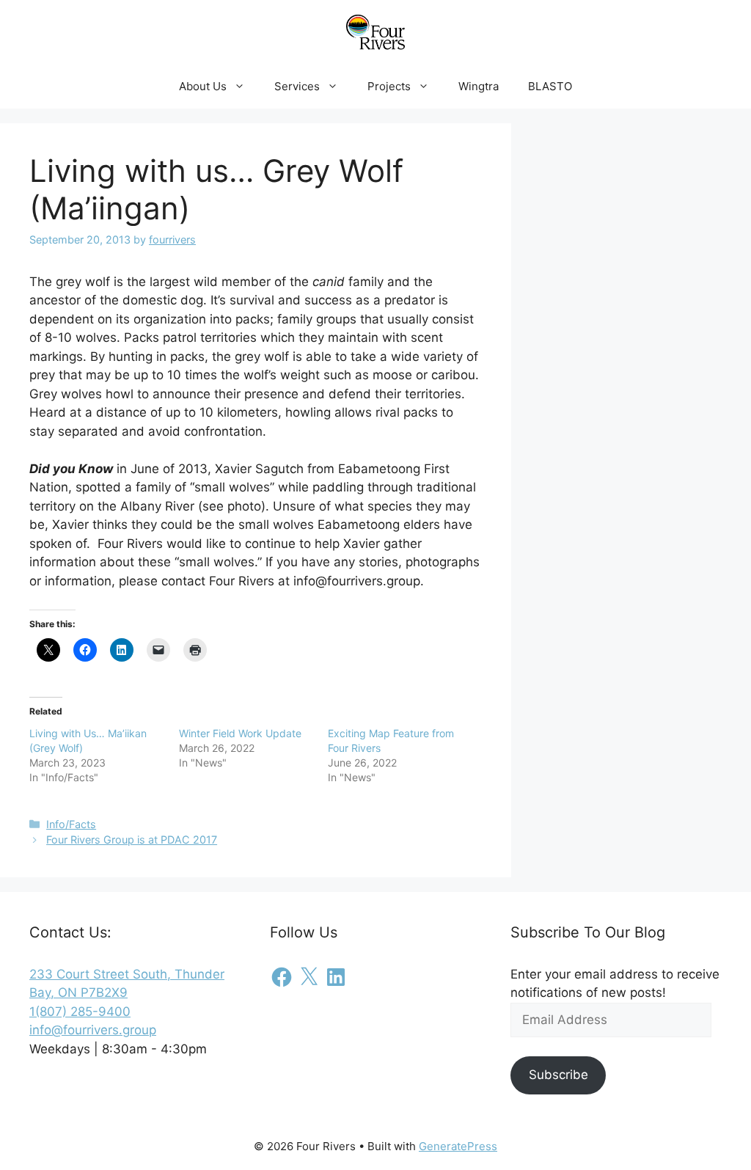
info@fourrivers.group (92, 1030)
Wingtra (478, 86)
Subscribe (558, 1074)
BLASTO (550, 86)
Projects (389, 86)
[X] (308, 977)
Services (297, 86)
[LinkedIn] (336, 977)
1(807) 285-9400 (80, 1011)
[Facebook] (281, 977)
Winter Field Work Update (240, 733)
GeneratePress (458, 1146)
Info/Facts (71, 824)
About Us (203, 86)
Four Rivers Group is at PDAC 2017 (131, 839)
